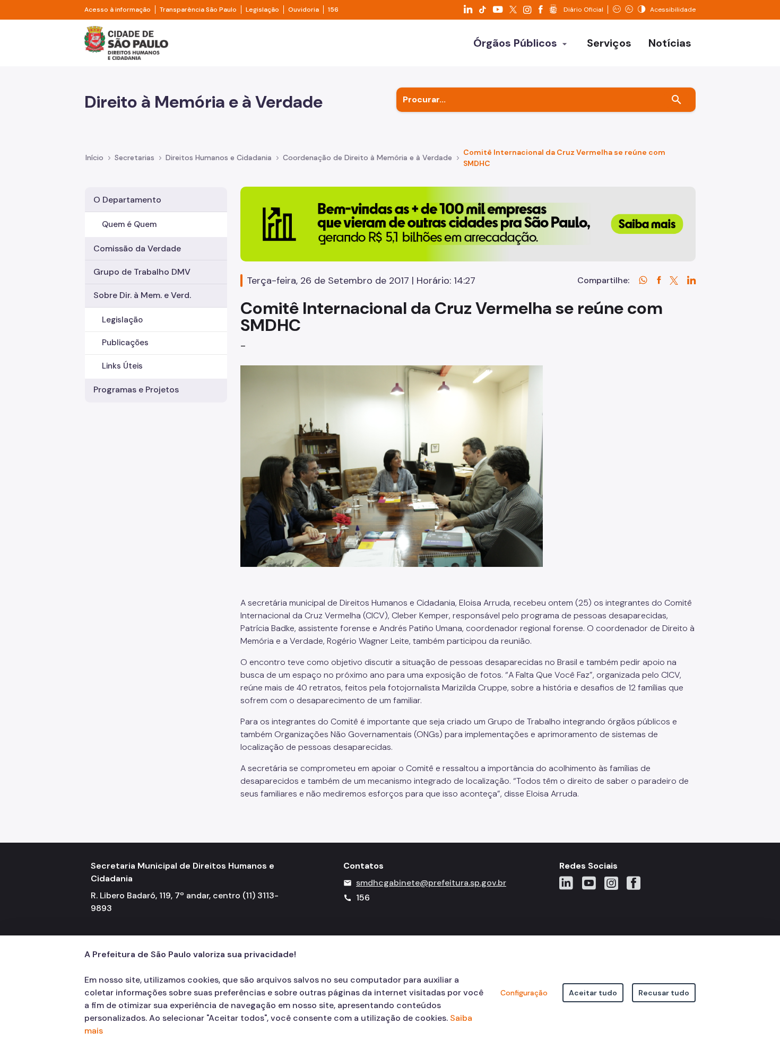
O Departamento (127, 199)
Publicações (125, 342)
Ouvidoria (303, 9)
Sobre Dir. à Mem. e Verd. (142, 295)
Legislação (262, 9)
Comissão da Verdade (137, 248)
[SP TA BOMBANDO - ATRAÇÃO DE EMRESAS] (468, 223)
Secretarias (134, 157)
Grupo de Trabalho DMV (141, 271)
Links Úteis (122, 366)
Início (94, 157)
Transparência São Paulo (198, 9)
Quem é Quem (129, 224)
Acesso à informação (117, 9)
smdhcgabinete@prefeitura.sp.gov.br (431, 882)
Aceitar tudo (593, 993)
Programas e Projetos (136, 389)
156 (333, 9)
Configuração (524, 993)
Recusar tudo (663, 993)
